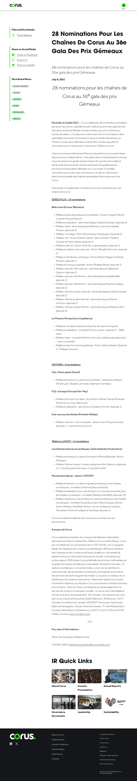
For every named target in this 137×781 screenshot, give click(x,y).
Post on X (22, 59)
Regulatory (103, 751)
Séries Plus (16, 118)
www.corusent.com (79, 613)
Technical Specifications (108, 760)
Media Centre (58, 739)
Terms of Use (104, 738)
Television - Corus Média (20, 86)
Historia (15, 105)
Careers (55, 759)
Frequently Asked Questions (109, 755)
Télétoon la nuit (18, 112)
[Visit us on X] (16, 744)
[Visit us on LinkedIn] (11, 744)
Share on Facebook (27, 54)
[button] (123, 5)
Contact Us (103, 747)
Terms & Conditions (106, 764)
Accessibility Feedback (107, 734)
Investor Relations (60, 744)
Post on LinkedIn (26, 65)
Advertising (57, 754)
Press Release (24, 35)
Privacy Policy (104, 743)
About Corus (58, 735)
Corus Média (16, 99)
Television (16, 92)
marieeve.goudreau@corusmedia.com (89, 644)
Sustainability (58, 749)
